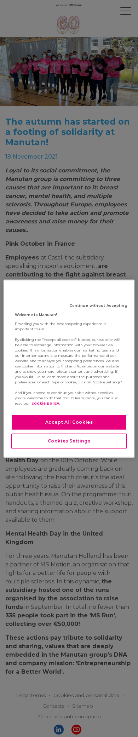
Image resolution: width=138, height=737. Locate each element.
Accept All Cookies (69, 422)
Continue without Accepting (98, 305)
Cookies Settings (69, 441)
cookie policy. (45, 403)
